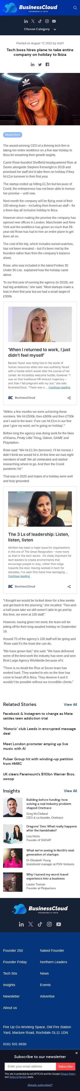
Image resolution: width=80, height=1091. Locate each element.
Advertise (47, 996)
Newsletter (11, 996)
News (44, 973)
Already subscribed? (40, 1085)
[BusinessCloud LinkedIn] (26, 21)
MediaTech (12, 134)
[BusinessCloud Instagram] (47, 21)
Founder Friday (15, 962)
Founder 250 (13, 950)
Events (45, 985)
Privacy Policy (68, 1074)
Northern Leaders (53, 962)
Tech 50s (10, 973)
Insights (9, 985)
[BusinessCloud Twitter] (33, 21)
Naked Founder (52, 950)
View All (70, 704)
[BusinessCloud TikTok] (40, 21)
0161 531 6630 (14, 1044)
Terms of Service (18, 1077)
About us (10, 1008)
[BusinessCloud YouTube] (54, 21)
